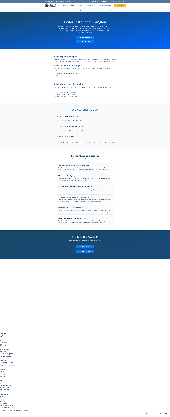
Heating (81, 5)
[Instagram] (70, 1)
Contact (115, 10)
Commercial (98, 5)
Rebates (70, 10)
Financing (78, 10)
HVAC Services (63, 5)
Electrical (107, 5)
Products (86, 10)
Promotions (63, 10)
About (104, 10)
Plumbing (73, 5)
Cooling (89, 5)
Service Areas (95, 10)
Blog (109, 10)
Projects (55, 10)
